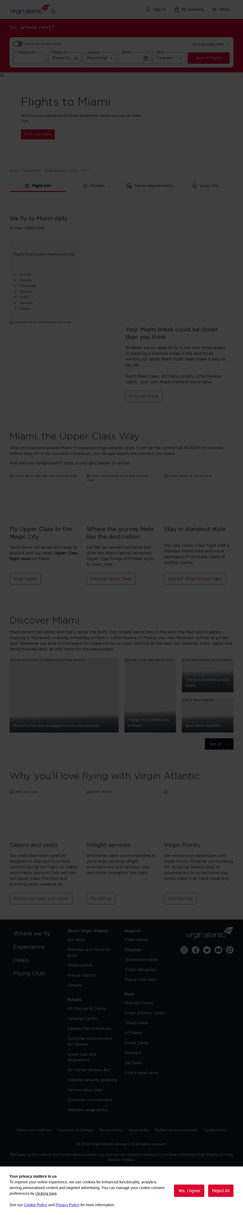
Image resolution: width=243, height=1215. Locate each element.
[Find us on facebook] (195, 950)
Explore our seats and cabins (41, 898)
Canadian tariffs (82, 1019)
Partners (133, 1053)
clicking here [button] (46, 1193)
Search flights (209, 58)
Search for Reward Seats (43, 43)
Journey (93, 52)
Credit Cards (136, 1043)
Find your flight (144, 396)
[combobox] (29, 58)
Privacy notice (110, 1130)
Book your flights (38, 134)
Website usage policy (87, 1110)
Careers (74, 985)
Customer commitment (89, 1100)
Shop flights (25, 579)
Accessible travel (141, 960)
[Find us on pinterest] (230, 950)
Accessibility (139, 1130)
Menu (224, 9)
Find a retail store (142, 1073)
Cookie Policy (35, 1205)
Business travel (139, 1003)
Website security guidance (92, 1080)
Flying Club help (140, 980)
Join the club (180, 898)
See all (215, 744)
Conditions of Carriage (75, 1130)
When (126, 52)
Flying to (59, 52)
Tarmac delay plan (84, 1090)
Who (160, 52)
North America (55, 170)
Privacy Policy (67, 1205)
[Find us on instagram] (184, 950)
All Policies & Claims (86, 1009)
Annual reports (81, 975)
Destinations (32, 170)
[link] (35, 933)
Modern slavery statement (176, 1130)
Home (13, 170)
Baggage (133, 950)
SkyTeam (133, 1063)
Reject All (220, 1190)
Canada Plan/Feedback (89, 1029)
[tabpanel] (121, 260)
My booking (193, 9)
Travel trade (136, 1023)
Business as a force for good (89, 952)
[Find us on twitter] (207, 950)
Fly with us (101, 898)
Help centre (136, 940)
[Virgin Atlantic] (45, 9)
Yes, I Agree (189, 1190)
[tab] (38, 186)
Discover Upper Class (111, 579)
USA (73, 170)
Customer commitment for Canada (89, 1041)
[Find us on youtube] (218, 950)
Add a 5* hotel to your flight (195, 579)
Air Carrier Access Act (88, 1070)
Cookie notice (215, 1130)
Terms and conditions (34, 1130)
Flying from (26, 52)
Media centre (79, 965)
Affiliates (133, 1033)
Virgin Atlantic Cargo (145, 1013)
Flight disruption (140, 970)
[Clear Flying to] (76, 58)
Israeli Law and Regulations (81, 1057)
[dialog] (121, 1190)
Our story (76, 940)
